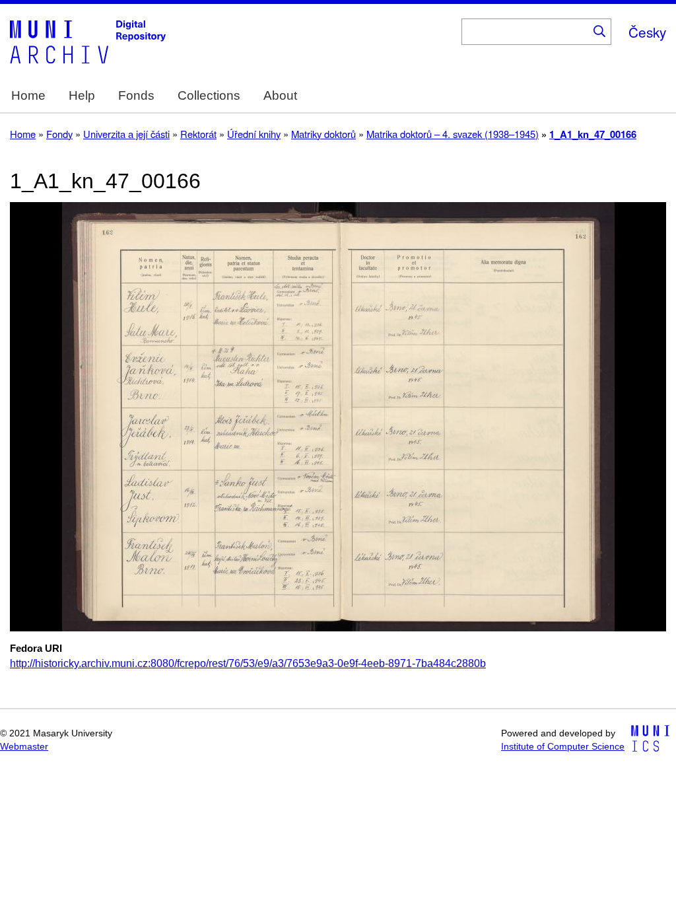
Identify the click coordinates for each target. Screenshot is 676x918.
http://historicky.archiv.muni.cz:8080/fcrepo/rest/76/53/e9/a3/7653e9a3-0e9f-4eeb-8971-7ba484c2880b (248, 663)
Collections (209, 95)
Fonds (136, 95)
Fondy (59, 134)
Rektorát (198, 134)
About (280, 95)
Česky (647, 32)
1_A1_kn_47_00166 (592, 134)
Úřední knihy (254, 134)
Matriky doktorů (323, 134)
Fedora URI (36, 648)
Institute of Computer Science (563, 747)
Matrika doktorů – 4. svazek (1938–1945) (452, 134)
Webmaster (24, 747)
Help (82, 95)
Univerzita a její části (126, 134)
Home (28, 95)
